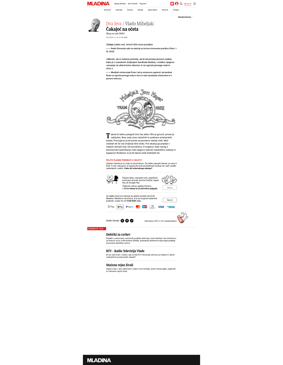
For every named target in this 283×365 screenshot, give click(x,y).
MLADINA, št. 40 (112, 37)
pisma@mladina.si (170, 221)
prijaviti (153, 188)
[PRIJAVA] (176, 3)
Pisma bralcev (149, 221)
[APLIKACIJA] (172, 3)
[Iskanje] (181, 3)
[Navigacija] (194, 4)
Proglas (176, 10)
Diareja (140, 10)
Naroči (170, 200)
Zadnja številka (120, 4)
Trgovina (143, 4)
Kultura (130, 10)
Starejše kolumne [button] (184, 17)
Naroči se (187, 4)
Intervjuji (119, 10)
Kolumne (107, 10)
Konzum (165, 10)
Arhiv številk (132, 4)
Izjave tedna (152, 10)
